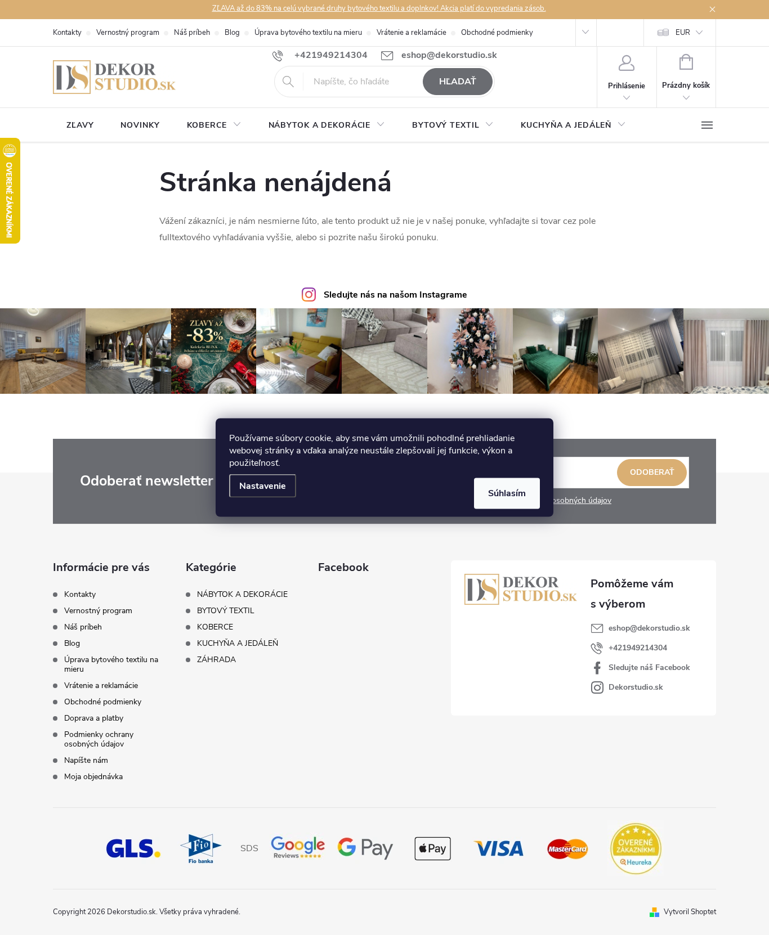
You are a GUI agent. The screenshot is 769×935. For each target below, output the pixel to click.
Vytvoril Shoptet (690, 912)
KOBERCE (215, 627)
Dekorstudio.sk (636, 687)
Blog (232, 33)
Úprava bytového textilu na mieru (308, 33)
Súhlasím (507, 493)
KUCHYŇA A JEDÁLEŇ (237, 643)
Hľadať (457, 81)
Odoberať (652, 472)
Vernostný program (127, 33)
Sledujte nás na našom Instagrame (395, 295)
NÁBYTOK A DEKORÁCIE (242, 594)
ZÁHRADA (216, 659)
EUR (683, 33)
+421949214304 (638, 647)
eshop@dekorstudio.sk (649, 628)
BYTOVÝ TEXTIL (225, 610)
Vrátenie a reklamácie (411, 33)
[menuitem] (80, 125)
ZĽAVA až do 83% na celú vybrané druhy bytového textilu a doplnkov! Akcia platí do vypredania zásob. (379, 8)
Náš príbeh (192, 33)
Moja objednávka (93, 776)
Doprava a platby (93, 718)
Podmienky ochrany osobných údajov (98, 739)
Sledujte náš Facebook (649, 667)
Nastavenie (262, 486)
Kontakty (67, 33)
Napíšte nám (86, 760)
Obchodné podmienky (497, 33)
